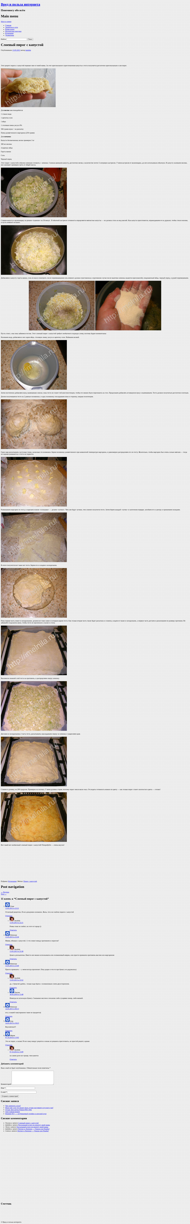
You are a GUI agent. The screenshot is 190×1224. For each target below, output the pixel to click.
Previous (5, 892)
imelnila (28, 50)
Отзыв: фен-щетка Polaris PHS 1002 (18, 1110)
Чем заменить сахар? (13, 1106)
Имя (3, 1088)
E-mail (4, 1092)
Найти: (3, 39)
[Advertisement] (95, 58)
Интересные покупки (13, 31)
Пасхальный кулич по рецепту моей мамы (34, 1125)
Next (3, 894)
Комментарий (6, 1084)
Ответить (8, 916)
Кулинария (9, 33)
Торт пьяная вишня (12, 1112)
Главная (8, 25)
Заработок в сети (11, 27)
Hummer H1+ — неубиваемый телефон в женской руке (26, 1114)
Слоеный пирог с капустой (28, 1123)
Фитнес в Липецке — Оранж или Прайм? (34, 1129)
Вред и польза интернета (20, 4)
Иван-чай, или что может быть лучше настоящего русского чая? (29, 1108)
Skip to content (6, 22)
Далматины (9, 35)
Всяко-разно (9, 29)
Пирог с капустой (30, 881)
